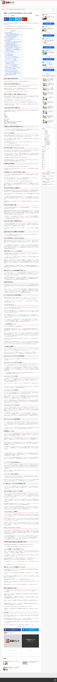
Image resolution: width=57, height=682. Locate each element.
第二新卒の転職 (46, 136)
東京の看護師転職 (47, 140)
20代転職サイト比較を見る (48, 67)
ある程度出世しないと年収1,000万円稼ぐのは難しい (13, 41)
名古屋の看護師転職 (47, 143)
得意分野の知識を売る (9, 50)
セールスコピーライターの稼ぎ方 (10, 59)
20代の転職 (46, 131)
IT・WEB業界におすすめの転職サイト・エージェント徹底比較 (49, 179)
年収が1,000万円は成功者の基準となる (11, 33)
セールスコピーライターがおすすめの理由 (12, 57)
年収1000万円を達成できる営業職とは (11, 42)
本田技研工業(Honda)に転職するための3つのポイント (49, 184)
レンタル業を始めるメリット (10, 54)
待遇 (43, 153)
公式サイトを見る (48, 23)
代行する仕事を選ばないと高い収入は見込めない (13, 47)
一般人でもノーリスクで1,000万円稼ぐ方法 (11, 66)
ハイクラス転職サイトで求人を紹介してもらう (12, 72)
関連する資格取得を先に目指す (10, 74)
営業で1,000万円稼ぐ (7, 40)
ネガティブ (44, 160)
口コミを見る (48, 44)
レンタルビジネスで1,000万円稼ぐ (9, 51)
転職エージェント (45, 149)
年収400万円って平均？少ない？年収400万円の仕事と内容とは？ (49, 182)
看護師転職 (45, 139)
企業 (43, 166)
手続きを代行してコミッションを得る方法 (12, 48)
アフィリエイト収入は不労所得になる (11, 64)
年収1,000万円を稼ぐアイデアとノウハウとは (12, 39)
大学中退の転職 (46, 138)
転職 (43, 128)
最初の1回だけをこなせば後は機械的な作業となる (13, 49)
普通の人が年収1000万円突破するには (10, 37)
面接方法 (44, 151)
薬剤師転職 (45, 130)
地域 (43, 158)
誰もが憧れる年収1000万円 (8, 32)
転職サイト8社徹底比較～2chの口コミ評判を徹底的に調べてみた (49, 174)
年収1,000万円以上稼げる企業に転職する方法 (11, 71)
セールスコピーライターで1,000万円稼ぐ (10, 56)
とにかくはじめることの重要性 (10, 68)
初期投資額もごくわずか (9, 63)
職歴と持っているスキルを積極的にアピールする (13, 73)
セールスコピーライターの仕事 (10, 58)
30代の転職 (46, 132)
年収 (12, 15)
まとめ (5, 75)
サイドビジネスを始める (9, 38)
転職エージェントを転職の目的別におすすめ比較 (48, 176)
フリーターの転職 (46, 135)
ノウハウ (44, 162)
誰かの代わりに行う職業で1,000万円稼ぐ (10, 46)
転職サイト (44, 146)
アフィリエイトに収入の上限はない (11, 65)
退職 (43, 164)
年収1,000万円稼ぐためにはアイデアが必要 (12, 67)
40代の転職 (46, 134)
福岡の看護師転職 (47, 144)
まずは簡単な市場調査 (9, 55)
